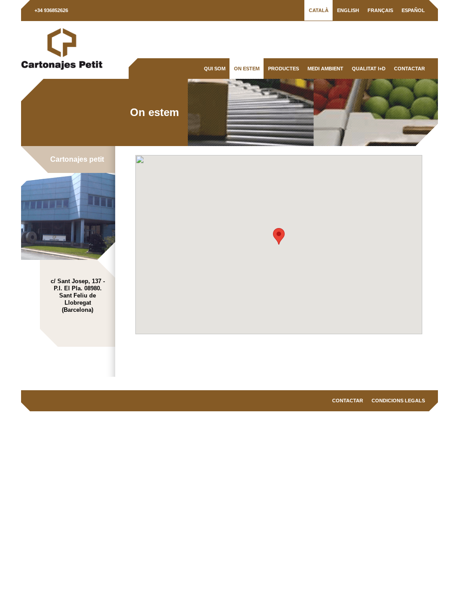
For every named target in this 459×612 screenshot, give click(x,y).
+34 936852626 (51, 10)
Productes (283, 68)
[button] (278, 236)
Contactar (409, 68)
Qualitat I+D (368, 68)
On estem (247, 68)
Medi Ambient (325, 68)
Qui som (214, 68)
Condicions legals (398, 400)
